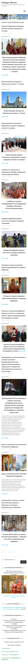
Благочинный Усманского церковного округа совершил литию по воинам (13, 125)
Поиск (23, 562)
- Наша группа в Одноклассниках (10, 651)
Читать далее (5, 75)
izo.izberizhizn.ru (15, 657)
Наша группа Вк (6, 648)
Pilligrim (9, 33)
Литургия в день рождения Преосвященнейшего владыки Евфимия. (13, 267)
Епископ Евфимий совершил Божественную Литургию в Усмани (13, 28)
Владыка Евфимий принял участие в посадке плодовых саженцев (13, 221)
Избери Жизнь (9, 2)
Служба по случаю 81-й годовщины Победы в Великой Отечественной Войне (13, 172)
